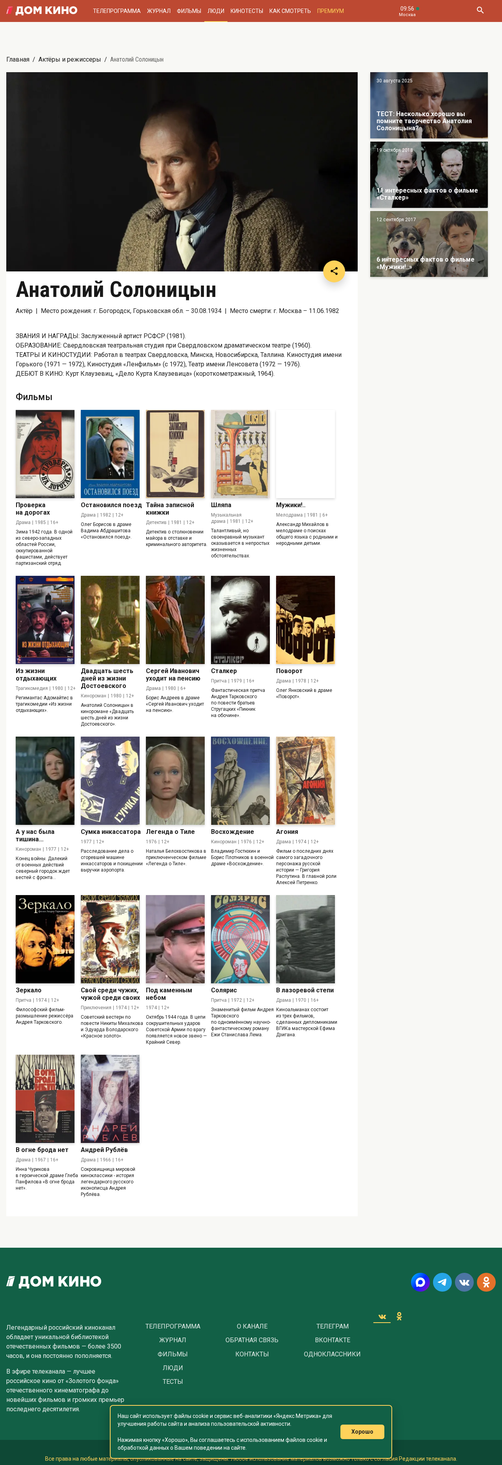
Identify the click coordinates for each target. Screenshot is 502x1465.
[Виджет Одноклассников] (399, 1316)
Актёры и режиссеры (69, 59)
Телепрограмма (117, 11)
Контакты (252, 1354)
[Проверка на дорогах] (45, 454)
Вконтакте (332, 1340)
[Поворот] (305, 620)
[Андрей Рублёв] (110, 1099)
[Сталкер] (240, 620)
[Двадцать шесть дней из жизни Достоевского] (110, 620)
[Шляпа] (240, 454)
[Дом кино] (41, 11)
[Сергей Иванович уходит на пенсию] (175, 620)
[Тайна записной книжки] (175, 454)
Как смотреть (290, 11)
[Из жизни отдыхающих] (45, 620)
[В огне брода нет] (45, 1099)
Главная (17, 59)
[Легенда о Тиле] (175, 781)
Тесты (173, 1381)
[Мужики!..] (305, 454)
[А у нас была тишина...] (45, 781)
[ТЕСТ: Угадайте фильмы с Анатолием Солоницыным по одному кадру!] (429, 105)
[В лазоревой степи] (305, 939)
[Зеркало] (45, 939)
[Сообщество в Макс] (420, 1282)
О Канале (252, 1326)
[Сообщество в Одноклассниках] (486, 1282)
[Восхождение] (240, 781)
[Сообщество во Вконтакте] (464, 1282)
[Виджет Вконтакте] (382, 1316)
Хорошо (362, 1432)
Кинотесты (247, 11)
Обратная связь (252, 1340)
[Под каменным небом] (175, 939)
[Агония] (305, 781)
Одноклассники (332, 1354)
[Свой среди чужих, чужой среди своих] (110, 939)
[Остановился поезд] (110, 454)
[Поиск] (480, 11)
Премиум (330, 11)
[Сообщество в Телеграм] (442, 1282)
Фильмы (189, 11)
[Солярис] (240, 939)
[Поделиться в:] (334, 271)
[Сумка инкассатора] (110, 781)
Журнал (159, 11)
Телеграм (332, 1326)
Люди (215, 11)
